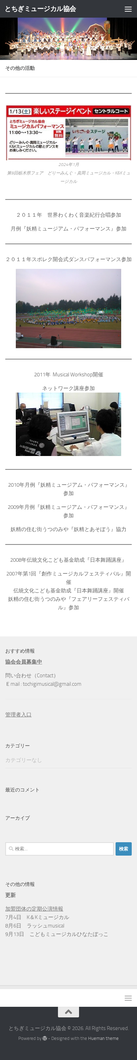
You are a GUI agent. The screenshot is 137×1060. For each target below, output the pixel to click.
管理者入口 (18, 714)
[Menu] (128, 9)
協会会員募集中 (23, 662)
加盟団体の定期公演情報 (34, 909)
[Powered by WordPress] (45, 1038)
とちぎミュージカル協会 (40, 9)
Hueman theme (103, 1038)
